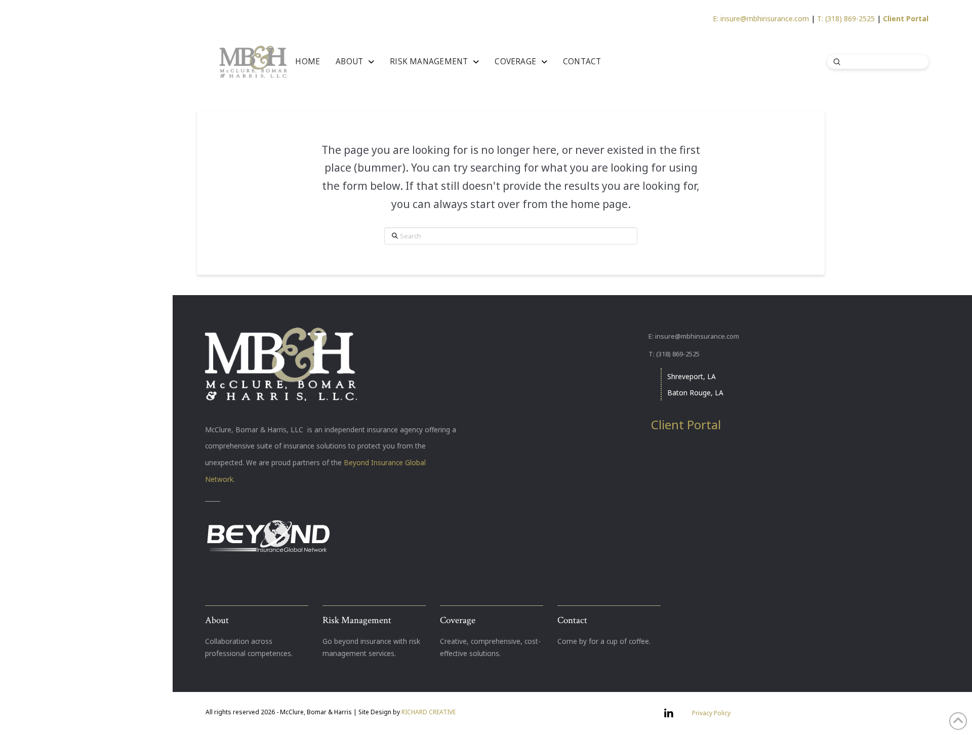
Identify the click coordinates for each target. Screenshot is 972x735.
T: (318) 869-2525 (846, 18)
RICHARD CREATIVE (428, 712)
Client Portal (905, 18)
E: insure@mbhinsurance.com (761, 18)
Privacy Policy (711, 713)
